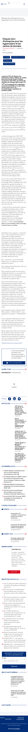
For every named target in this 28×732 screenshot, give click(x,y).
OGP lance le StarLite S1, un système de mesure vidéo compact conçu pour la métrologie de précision (15, 599)
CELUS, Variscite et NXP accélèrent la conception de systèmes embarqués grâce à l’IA (15, 585)
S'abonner (14, 666)
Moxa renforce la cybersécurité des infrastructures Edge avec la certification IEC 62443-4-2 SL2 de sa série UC (14, 606)
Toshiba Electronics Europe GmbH (11, 343)
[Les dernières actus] (26, 466)
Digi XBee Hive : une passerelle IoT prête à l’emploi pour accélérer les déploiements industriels (14, 646)
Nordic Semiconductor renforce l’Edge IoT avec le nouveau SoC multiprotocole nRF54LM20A (13, 634)
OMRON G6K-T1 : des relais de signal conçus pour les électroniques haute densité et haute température (15, 640)
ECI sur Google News (15, 363)
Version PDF (14, 572)
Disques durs (7, 60)
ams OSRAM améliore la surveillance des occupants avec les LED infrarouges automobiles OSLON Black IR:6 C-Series (14, 613)
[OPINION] (26, 509)
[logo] (14, 4)
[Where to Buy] (26, 369)
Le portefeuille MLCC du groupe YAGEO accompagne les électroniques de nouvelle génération (14, 621)
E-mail (4, 658)
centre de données (9, 63)
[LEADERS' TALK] (26, 534)
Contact (2, 717)
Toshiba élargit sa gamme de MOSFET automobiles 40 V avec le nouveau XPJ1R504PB (14, 628)
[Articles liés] (26, 403)
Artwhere (17, 728)
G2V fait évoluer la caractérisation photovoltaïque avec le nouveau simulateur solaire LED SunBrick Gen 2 (15, 592)
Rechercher (8, 719)
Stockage (6, 57)
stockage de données (18, 57)
